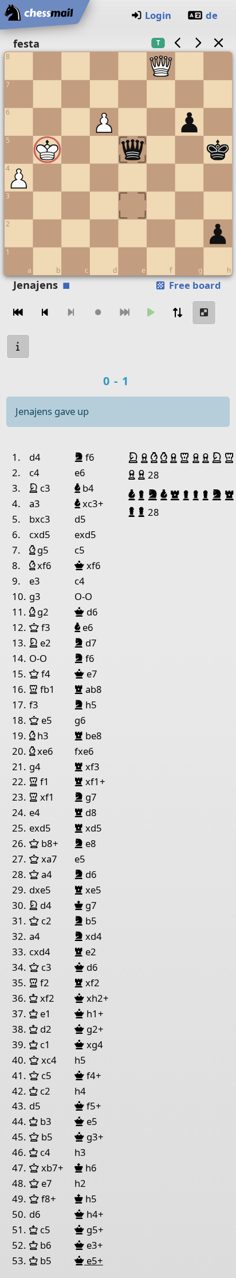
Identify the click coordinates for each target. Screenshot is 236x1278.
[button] (134, 457)
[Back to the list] (218, 42)
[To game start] (18, 312)
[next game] (198, 42)
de (212, 15)
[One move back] (45, 312)
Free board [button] (194, 285)
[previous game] (178, 42)
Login (158, 15)
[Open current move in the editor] (204, 312)
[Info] (18, 346)
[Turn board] (178, 312)
